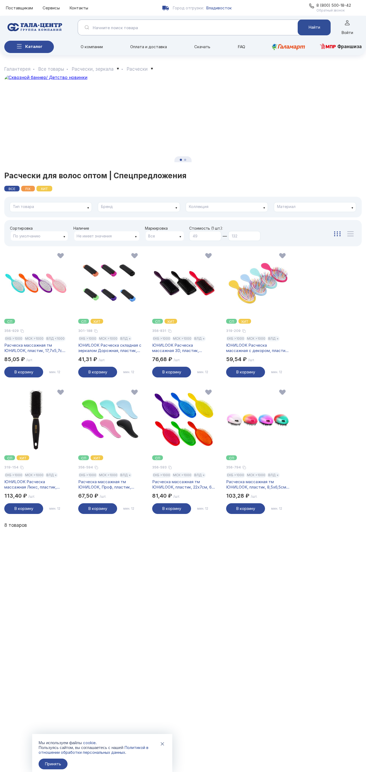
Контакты (78, 7)
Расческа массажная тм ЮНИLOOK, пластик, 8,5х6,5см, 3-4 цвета (256, 484)
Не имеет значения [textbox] (94, 236)
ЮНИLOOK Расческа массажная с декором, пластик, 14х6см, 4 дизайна (257, 348)
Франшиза (349, 46)
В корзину (23, 371)
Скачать (202, 46)
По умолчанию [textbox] (26, 236)
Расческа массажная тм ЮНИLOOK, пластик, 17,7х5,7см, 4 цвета (35, 348)
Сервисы (51, 7)
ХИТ (44, 189)
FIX (28, 189)
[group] (183, 118)
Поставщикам (19, 7)
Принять (53, 763)
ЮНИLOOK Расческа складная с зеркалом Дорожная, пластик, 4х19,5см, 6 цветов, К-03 (109, 348)
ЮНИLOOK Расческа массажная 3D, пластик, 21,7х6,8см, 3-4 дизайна (175, 348)
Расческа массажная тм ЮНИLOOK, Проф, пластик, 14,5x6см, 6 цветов (104, 484)
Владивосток (219, 7)
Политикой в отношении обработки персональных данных (93, 750)
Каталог (33, 46)
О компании (92, 46)
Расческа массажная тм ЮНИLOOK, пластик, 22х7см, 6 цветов (182, 484)
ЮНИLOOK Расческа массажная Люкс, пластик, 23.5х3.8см (30, 484)
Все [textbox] (151, 236)
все (12, 189)
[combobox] (51, 207)
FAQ (241, 46)
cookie (89, 742)
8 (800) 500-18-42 (333, 5)
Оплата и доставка (148, 46)
